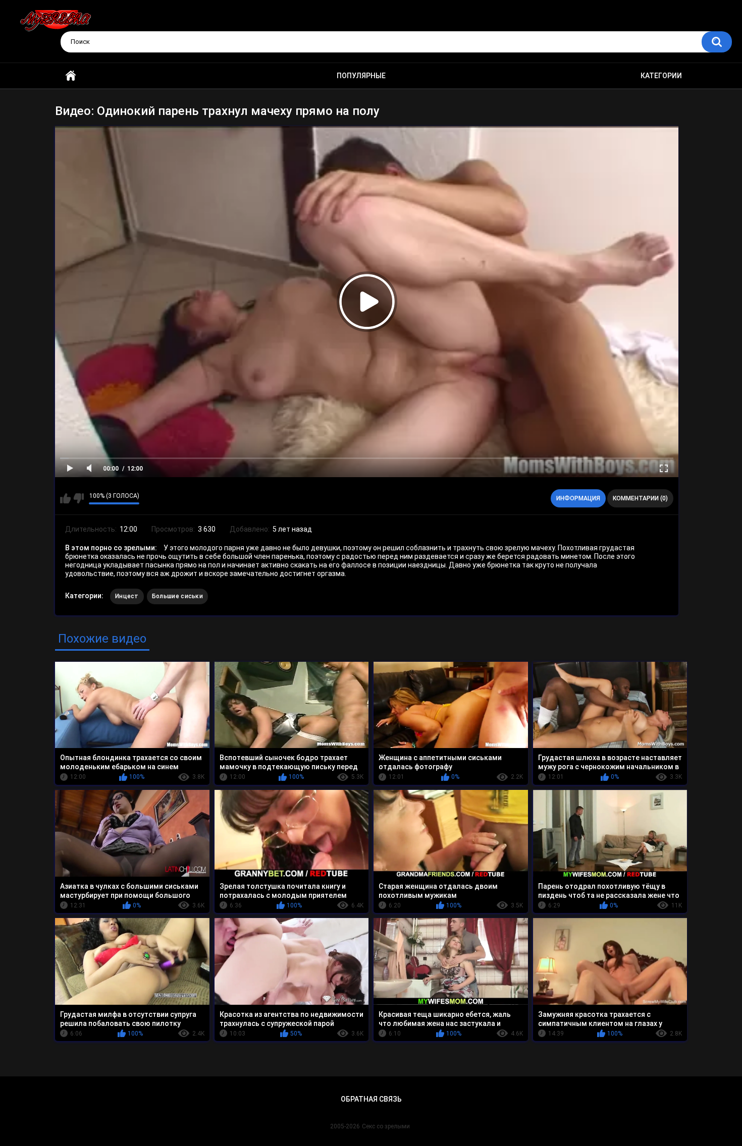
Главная (70, 76)
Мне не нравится (78, 498)
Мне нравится (65, 498)
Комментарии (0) (640, 498)
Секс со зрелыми (386, 1126)
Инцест (127, 596)
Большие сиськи (177, 596)
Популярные (361, 76)
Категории (661, 76)
